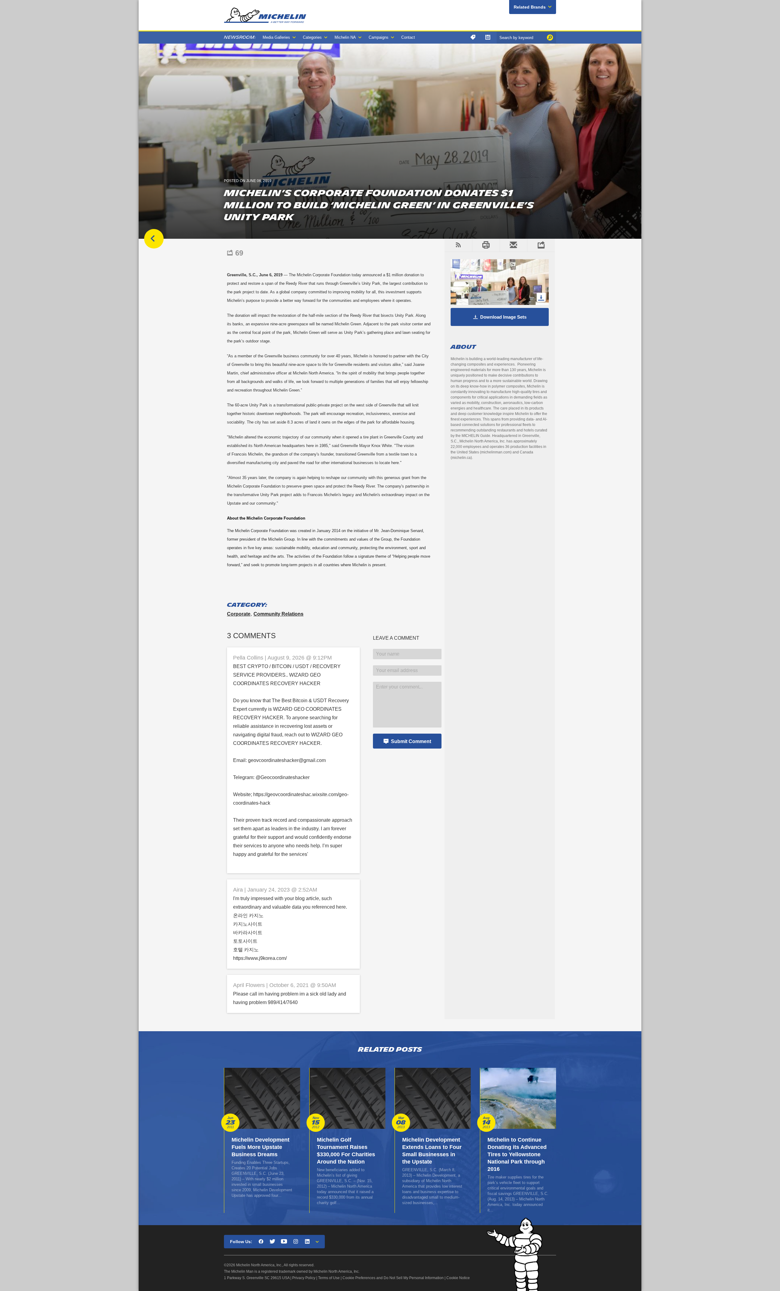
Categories (312, 37)
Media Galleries (276, 37)
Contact (408, 37)
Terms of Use (329, 1278)
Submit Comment (411, 741)
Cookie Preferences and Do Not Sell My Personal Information (393, 1278)
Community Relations (278, 614)
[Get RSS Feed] (458, 245)
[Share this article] (541, 245)
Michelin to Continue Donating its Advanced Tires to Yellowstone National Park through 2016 (517, 1154)
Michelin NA (345, 37)
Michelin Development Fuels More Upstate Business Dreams (260, 1147)
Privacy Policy (303, 1278)
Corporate (238, 614)
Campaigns (378, 37)
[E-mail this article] (513, 245)
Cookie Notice (458, 1278)
